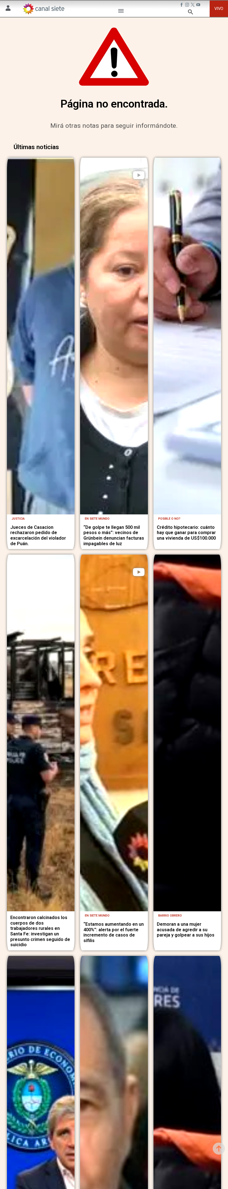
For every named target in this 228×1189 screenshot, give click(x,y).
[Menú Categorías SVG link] (121, 11)
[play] (139, 175)
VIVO (218, 8)
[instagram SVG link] (187, 5)
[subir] (219, 1148)
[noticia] (41, 336)
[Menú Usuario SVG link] (8, 9)
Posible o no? (169, 518)
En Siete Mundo (97, 518)
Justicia (18, 518)
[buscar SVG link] (190, 13)
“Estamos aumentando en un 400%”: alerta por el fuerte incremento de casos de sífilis (113, 932)
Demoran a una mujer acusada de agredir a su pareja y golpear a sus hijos (185, 930)
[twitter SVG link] (193, 5)
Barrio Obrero (170, 915)
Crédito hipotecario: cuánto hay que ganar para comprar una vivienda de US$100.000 (186, 533)
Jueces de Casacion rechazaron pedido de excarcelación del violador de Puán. (38, 535)
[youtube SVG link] (199, 5)
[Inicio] (43, 8)
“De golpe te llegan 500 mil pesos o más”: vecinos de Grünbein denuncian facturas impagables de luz (113, 535)
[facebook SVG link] (182, 5)
